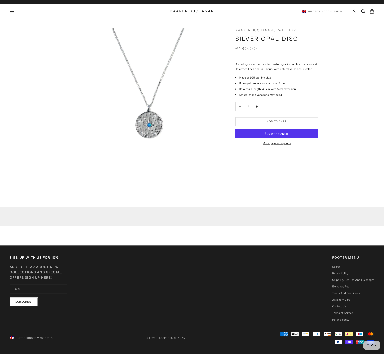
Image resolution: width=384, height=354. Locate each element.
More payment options (277, 143)
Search (336, 267)
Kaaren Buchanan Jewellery (265, 30)
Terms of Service (342, 313)
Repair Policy (340, 273)
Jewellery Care (341, 300)
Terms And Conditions (346, 293)
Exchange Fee (340, 286)
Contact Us (339, 306)
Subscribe (23, 302)
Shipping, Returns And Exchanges (353, 280)
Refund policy (340, 320)
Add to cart (277, 122)
